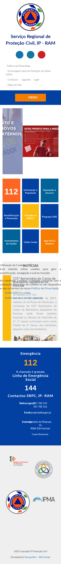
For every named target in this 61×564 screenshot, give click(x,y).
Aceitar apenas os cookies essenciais (24, 298)
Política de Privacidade (44, 288)
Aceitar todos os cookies (17, 293)
